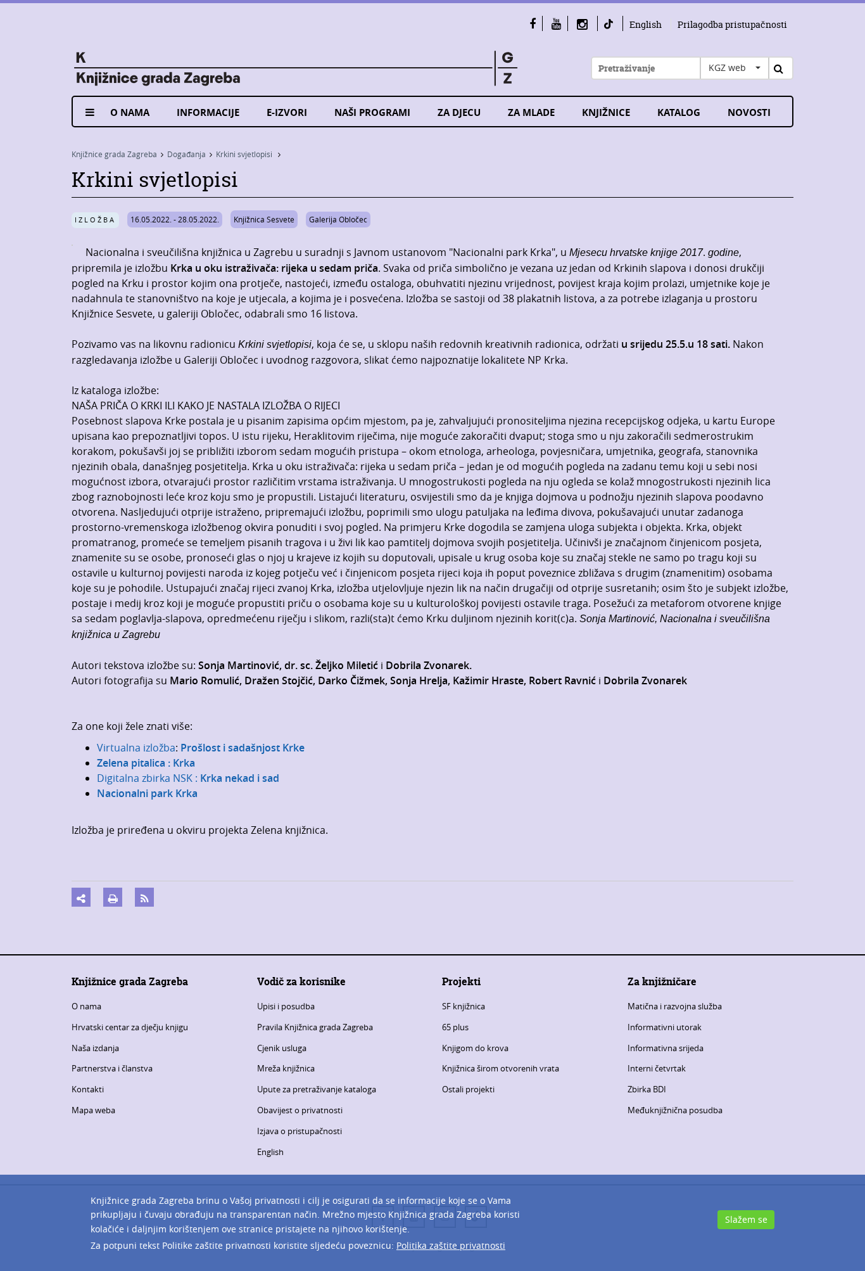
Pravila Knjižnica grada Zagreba (315, 1027)
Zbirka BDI (647, 1089)
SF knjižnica (463, 1006)
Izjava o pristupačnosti (299, 1131)
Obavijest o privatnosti (300, 1110)
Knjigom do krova (475, 1048)
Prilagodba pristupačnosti (732, 24)
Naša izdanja (95, 1048)
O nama (129, 112)
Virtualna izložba (136, 748)
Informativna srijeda (666, 1048)
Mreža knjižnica (286, 1068)
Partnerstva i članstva (112, 1068)
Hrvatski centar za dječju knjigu (130, 1027)
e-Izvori (287, 112)
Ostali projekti (468, 1089)
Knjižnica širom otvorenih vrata (500, 1068)
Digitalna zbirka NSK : (148, 778)
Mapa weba (93, 1110)
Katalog (678, 112)
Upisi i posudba (286, 1006)
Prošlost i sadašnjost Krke (241, 748)
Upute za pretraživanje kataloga (316, 1089)
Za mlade (531, 112)
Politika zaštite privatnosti (450, 1245)
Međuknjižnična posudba (675, 1110)
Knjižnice (606, 112)
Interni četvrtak (657, 1068)
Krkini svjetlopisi (245, 154)
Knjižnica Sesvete (264, 219)
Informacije (208, 112)
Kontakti (88, 1089)
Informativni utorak (665, 1027)
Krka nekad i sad (239, 778)
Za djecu (459, 112)
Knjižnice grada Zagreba (114, 154)
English (645, 24)
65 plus (455, 1027)
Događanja (186, 154)
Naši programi (372, 112)
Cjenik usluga (281, 1048)
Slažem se (746, 1219)
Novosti (749, 112)
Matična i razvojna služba (675, 1006)
